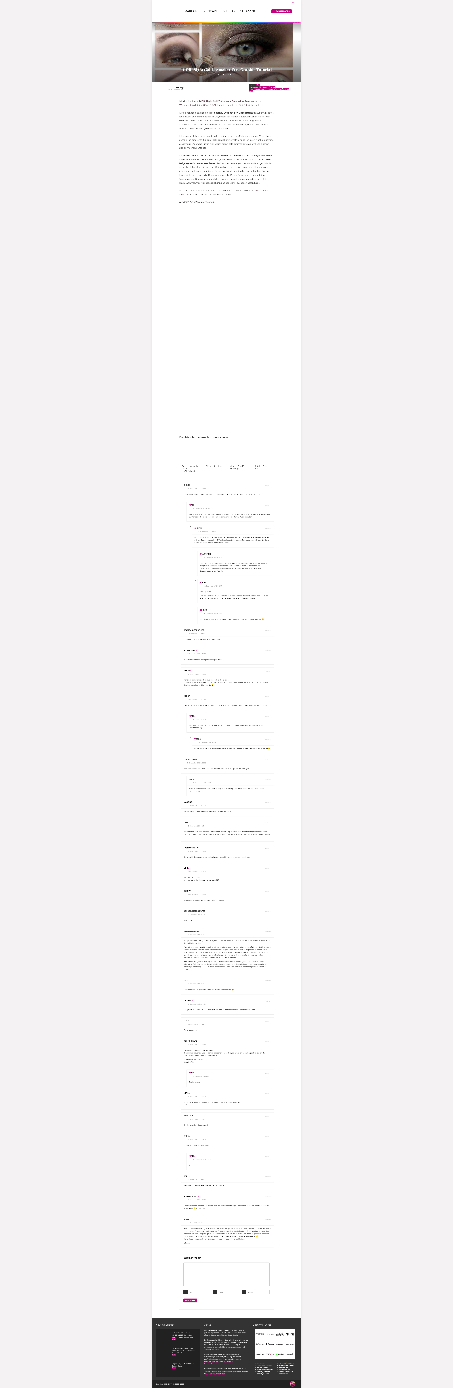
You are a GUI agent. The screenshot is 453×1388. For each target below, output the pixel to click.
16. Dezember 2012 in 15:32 (196, 1119)
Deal (174, 1339)
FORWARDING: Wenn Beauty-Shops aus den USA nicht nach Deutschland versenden (183, 1350)
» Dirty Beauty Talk (263, 1365)
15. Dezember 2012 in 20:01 (196, 699)
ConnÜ (187, 891)
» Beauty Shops (262, 1374)
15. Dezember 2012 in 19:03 (207, 531)
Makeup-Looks (224, 1340)
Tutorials (272, 87)
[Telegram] (293, 2)
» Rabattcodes (261, 1367)
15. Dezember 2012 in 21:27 (202, 719)
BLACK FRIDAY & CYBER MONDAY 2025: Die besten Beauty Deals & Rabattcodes (182, 1335)
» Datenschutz (283, 1370)
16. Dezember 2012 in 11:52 (197, 1004)
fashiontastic (191, 848)
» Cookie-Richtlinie (285, 1372)
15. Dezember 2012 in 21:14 (197, 826)
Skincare (210, 11)
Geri (186, 1176)
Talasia (187, 1001)
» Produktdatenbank (264, 1370)
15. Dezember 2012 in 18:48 (196, 654)
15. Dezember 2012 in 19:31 (213, 586)
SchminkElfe (190, 1041)
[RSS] (296, 2)
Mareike (188, 802)
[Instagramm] (287, 2)
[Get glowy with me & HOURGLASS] (190, 454)
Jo (185, 980)
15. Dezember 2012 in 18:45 (196, 633)
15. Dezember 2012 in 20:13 (213, 557)
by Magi (279, 89)
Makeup (190, 11)
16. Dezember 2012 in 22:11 (202, 1076)
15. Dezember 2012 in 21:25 (196, 851)
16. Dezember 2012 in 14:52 (196, 1044)
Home (156, 25)
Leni (186, 868)
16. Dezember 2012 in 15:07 (196, 1096)
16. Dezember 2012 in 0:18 (207, 742)
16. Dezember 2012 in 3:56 (196, 935)
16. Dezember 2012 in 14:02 (196, 1024)
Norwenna (189, 650)
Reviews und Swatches (239, 1340)
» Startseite (260, 1363)
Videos (229, 11)
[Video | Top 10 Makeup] (238, 454)
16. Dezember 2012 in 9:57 (196, 984)
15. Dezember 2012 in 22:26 (196, 871)
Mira (186, 1093)
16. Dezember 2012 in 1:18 (196, 914)
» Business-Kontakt (285, 1365)
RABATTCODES (283, 11)
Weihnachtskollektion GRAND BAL (197, 105)
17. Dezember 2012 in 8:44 (197, 1179)
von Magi (180, 87)
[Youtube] (290, 2)
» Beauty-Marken (262, 1372)
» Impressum (282, 1374)
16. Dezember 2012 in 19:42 (196, 1139)
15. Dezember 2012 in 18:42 (202, 508)
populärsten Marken (212, 1361)
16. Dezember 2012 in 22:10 (202, 1159)
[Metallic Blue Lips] (262, 454)
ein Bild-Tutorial (243, 105)
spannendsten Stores (233, 1359)
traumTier (205, 554)
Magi (191, 505)
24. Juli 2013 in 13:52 (196, 1223)
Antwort (268, 485)
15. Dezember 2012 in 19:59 (196, 674)
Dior (258, 85)
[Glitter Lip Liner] (214, 454)
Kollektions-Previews (239, 1342)
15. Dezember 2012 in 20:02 (196, 763)
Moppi (187, 671)
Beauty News (213, 1345)
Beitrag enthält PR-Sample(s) (264, 89)
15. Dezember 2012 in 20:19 (196, 805)
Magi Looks (172, 25)
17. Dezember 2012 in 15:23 (197, 1200)
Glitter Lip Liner (214, 466)
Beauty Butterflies (194, 630)
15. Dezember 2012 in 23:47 (196, 894)
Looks (163, 25)
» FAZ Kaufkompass (285, 1363)
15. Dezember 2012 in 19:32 (213, 613)
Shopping (248, 11)
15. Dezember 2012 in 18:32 (196, 488)
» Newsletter (282, 1367)
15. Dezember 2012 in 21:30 (202, 783)
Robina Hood (190, 1196)
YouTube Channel (230, 1333)
